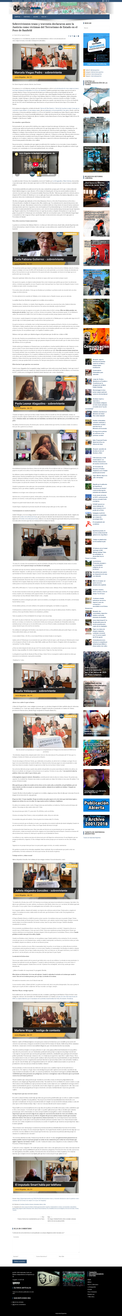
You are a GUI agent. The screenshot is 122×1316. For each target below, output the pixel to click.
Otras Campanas (92, 1292)
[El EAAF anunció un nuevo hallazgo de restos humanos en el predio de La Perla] (88, 506)
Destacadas (36, 1204)
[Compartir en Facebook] (69, 36)
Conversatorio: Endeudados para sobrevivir (98, 372)
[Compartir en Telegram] (78, 36)
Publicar (43, 17)
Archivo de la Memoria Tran (28, 517)
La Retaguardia (57, 181)
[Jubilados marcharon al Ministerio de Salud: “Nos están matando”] (88, 414)
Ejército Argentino (46, 1207)
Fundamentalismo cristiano (56, 1207)
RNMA (89, 1279)
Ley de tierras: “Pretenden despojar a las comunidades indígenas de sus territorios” (99, 565)
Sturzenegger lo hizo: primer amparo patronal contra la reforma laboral (100, 392)
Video (44, 1204)
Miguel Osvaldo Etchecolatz (25, 1208)
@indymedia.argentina (97, 72)
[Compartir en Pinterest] (72, 36)
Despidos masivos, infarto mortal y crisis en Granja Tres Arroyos (100, 591)
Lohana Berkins (73, 1207)
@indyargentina (95, 70)
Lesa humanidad (65, 1207)
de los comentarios (19, 1304)
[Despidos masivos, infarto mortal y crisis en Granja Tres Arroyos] (88, 592)
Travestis (14, 1210)
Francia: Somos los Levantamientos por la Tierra (31, 1218)
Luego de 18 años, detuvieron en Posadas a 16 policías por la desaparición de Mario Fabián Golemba (100, 383)
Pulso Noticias (67, 181)
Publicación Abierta (51, 1)
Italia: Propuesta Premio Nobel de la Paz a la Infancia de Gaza (100, 442)
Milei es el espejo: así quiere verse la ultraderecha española (99, 583)
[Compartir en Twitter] (71, 36)
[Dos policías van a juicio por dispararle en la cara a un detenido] (88, 574)
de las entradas (18, 1302)
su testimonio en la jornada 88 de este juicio (56, 110)
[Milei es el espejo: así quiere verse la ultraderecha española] (88, 583)
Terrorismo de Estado (70, 1208)
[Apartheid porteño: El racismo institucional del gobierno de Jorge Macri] (88, 533)
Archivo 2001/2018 (41, 1)
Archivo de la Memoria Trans (29, 519)
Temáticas (17, 17)
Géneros (41, 1204)
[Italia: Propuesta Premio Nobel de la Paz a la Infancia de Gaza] (88, 442)
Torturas (77, 1208)
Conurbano (22, 1204)
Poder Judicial (35, 1208)
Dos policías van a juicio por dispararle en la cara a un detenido (100, 574)
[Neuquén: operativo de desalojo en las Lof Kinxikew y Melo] (88, 451)
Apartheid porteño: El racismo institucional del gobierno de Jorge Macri (100, 533)
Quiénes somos (27, 1)
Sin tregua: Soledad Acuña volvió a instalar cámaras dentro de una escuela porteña (62, 1219)
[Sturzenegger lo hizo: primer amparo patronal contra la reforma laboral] (88, 392)
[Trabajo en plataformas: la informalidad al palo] (88, 542)
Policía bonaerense (42, 1208)
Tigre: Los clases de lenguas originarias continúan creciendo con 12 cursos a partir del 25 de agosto (99, 633)
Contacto (34, 1)
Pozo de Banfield (50, 1208)
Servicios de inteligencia (59, 1208)
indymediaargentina (96, 74)
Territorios (27, 17)
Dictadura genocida (37, 1207)
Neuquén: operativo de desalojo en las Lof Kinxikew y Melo (99, 451)
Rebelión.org (91, 1294)
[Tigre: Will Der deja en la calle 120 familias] (88, 478)
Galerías (35, 17)
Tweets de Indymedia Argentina (92, 837)
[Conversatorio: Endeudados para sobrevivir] (88, 372)
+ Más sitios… (91, 1296)
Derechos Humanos (29, 1204)
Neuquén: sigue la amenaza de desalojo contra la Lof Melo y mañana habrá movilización (99, 363)
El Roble (90, 1289)
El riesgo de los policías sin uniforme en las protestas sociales (100, 433)
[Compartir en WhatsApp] (76, 36)
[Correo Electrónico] (74, 36)
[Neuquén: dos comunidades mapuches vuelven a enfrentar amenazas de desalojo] (88, 613)
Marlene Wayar (15, 1208)
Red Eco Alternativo (93, 1284)
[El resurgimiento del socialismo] (88, 524)
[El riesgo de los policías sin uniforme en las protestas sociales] (88, 433)
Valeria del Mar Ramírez (47, 108)
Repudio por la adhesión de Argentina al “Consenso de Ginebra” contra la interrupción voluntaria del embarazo (100, 488)
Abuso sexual (25, 1207)
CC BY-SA (21, 1279)
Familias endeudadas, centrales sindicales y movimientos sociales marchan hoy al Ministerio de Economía (100, 424)
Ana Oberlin (30, 1207)
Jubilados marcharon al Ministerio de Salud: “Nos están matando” (100, 414)
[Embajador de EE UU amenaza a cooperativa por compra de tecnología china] (88, 515)
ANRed (89, 1282)
